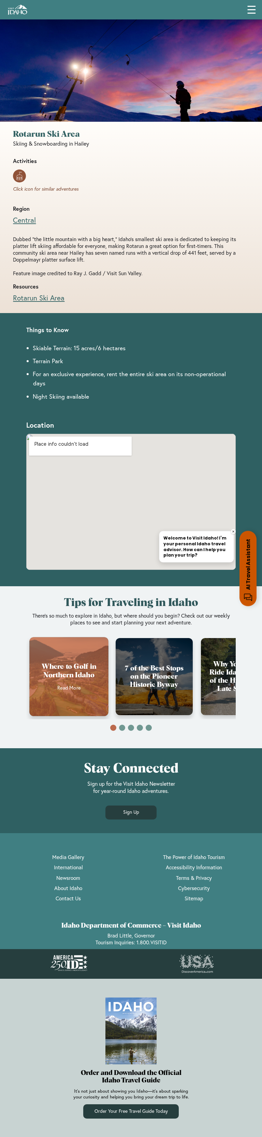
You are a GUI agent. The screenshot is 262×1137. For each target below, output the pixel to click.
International (68, 867)
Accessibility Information (194, 867)
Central (24, 220)
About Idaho (68, 888)
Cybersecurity (194, 888)
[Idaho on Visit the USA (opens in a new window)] (196, 964)
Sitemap (194, 898)
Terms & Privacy (194, 877)
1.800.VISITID (151, 942)
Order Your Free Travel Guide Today (131, 1111)
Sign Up (131, 812)
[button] (113, 728)
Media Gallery (68, 857)
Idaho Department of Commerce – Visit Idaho (131, 925)
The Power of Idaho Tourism (194, 857)
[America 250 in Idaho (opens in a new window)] (68, 964)
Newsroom (68, 877)
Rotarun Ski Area (38, 297)
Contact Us (68, 898)
